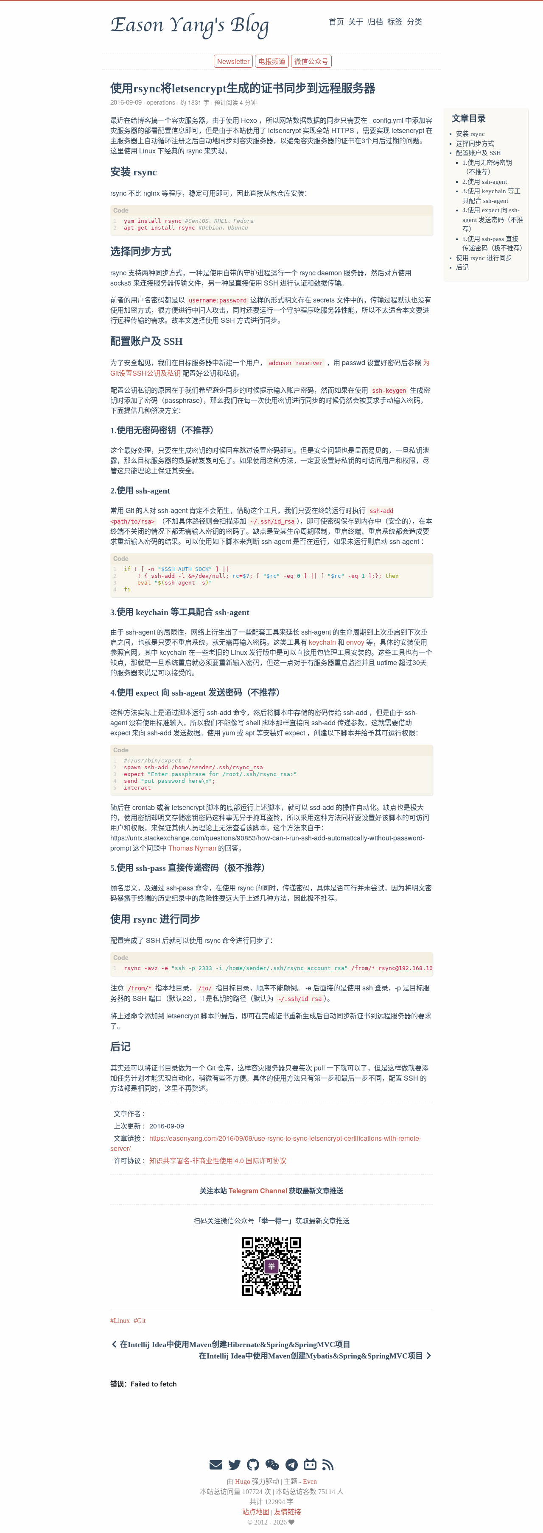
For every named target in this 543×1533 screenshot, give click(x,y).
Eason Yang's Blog (189, 25)
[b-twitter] (234, 1465)
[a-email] (216, 1465)
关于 (356, 22)
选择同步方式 (475, 143)
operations (161, 102)
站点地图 (255, 1512)
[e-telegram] (291, 1465)
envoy (355, 642)
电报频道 (271, 61)
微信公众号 (311, 61)
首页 (336, 22)
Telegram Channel (258, 1190)
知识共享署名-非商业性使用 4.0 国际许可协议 (217, 1160)
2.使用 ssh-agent (484, 181)
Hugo (242, 1481)
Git (141, 1320)
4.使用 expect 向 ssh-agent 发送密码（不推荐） (492, 220)
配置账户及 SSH (478, 153)
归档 (375, 22)
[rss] (327, 1465)
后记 (462, 267)
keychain (322, 642)
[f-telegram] (310, 1465)
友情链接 (287, 1512)
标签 (395, 22)
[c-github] (253, 1465)
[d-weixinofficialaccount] (272, 1465)
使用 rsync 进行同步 (484, 258)
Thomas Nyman (192, 848)
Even (310, 1481)
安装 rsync (470, 133)
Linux (122, 1320)
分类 (414, 22)
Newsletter (233, 61)
